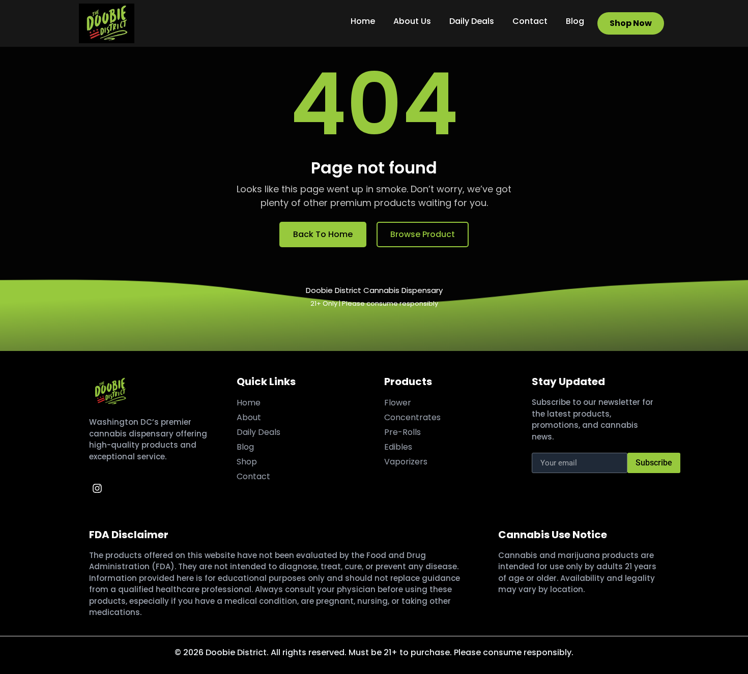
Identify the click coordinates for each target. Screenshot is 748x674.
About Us (412, 21)
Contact (530, 21)
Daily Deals (471, 21)
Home (363, 21)
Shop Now (631, 23)
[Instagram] (97, 488)
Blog (575, 21)
